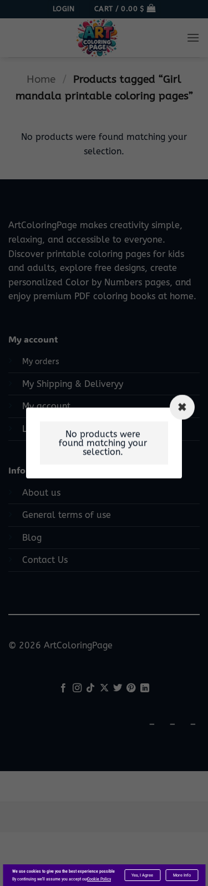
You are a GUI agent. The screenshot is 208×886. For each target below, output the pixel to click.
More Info (182, 875)
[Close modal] (182, 407)
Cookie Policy (99, 879)
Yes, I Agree (142, 875)
